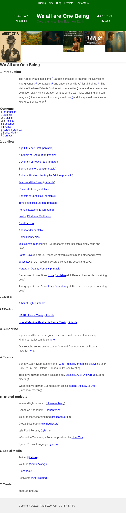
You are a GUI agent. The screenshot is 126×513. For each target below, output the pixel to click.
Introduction (9, 111)
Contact (7, 135)
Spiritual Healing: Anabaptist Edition (40, 175)
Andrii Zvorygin (39, 464)
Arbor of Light (26, 303)
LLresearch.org (55, 403)
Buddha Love (26, 223)
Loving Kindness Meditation (35, 216)
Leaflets (68, 3)
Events (7, 126)
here (52, 339)
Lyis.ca (46, 430)
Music (9, 117)
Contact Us (82, 3)
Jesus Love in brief (30, 244)
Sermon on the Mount (31, 168)
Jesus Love (25, 261)
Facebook (25, 471)
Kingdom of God (28, 155)
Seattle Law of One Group (80, 374)
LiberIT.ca (77, 437)
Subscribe (9, 123)
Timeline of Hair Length (32, 202)
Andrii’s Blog (39, 477)
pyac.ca (53, 444)
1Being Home (46, 3)
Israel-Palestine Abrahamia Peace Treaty (42, 322)
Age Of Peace (27, 148)
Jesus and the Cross (30, 182)
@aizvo (32, 457)
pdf (38, 148)
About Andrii (26, 230)
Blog (59, 3)
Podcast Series (61, 416)
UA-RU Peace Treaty (31, 315)
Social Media (10, 132)
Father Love (26, 255)
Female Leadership (30, 209)
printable (47, 148)
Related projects (12, 129)
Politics (10, 120)
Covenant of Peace (30, 161)
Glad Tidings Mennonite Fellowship (79, 363)
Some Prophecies (29, 237)
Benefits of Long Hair (31, 196)
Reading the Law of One (81, 385)
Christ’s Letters (27, 189)
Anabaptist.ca (53, 410)
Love (51, 275)
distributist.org (50, 423)
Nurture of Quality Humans (34, 268)
